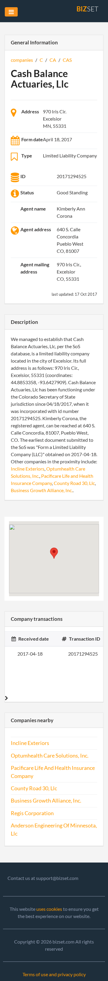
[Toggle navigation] (11, 11)
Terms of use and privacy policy (54, 974)
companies (22, 60)
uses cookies (49, 909)
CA (53, 60)
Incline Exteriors (27, 468)
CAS (67, 60)
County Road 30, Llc (74, 483)
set (87, 9)
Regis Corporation (32, 813)
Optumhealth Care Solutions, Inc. (49, 755)
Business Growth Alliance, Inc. (42, 490)
